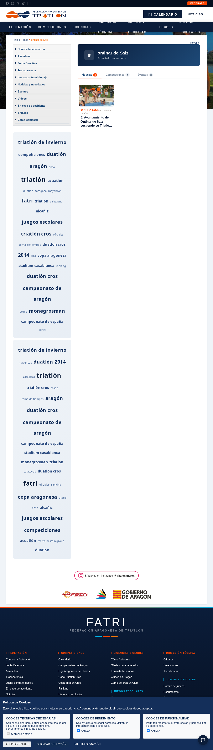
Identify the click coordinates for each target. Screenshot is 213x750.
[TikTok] (23, 3)
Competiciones (52, 27)
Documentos (171, 691)
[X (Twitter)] (18, 3)
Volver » (194, 42)
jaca (33, 256)
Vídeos (22, 98)
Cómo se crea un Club (124, 682)
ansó (52, 167)
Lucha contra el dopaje (32, 77)
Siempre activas (21, 733)
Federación (20, 27)
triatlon (41, 201)
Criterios (168, 659)
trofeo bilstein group (51, 541)
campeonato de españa (42, 321)
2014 (23, 255)
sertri (42, 330)
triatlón (33, 179)
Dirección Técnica (107, 27)
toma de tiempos (30, 245)
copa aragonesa (52, 255)
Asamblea (24, 56)
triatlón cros (36, 233)
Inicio (17, 39)
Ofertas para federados (125, 665)
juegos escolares (42, 221)
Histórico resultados (70, 694)
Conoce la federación (31, 49)
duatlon (28, 191)
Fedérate (197, 3)
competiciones (31, 154)
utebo (23, 311)
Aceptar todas (17, 744)
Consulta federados (122, 671)
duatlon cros (54, 244)
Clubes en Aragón (121, 676)
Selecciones (170, 665)
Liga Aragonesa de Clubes (74, 671)
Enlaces (23, 112)
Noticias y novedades (31, 84)
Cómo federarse (120, 659)
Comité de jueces (174, 686)
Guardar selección (51, 744)
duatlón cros (42, 276)
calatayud (56, 201)
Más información (87, 744)
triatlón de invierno (42, 142)
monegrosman (47, 310)
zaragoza (41, 191)
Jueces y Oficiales (137, 27)
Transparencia (27, 70)
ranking (61, 266)
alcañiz (42, 211)
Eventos (23, 91)
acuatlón (56, 180)
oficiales (58, 234)
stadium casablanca (36, 265)
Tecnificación (171, 671)
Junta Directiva (27, 63)
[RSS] (31, 3)
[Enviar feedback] (203, 740)
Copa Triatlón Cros (69, 682)
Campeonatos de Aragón (73, 665)
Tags (25, 39)
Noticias (195, 14)
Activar (85, 731)
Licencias (82, 27)
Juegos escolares (190, 27)
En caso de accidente (31, 105)
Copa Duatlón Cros (69, 676)
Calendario (165, 14)
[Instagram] (12, 3)
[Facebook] (7, 3)
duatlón (56, 154)
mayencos (54, 191)
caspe (54, 388)
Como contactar (28, 119)
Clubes (166, 27)
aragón (38, 166)
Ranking (63, 688)
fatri (27, 200)
